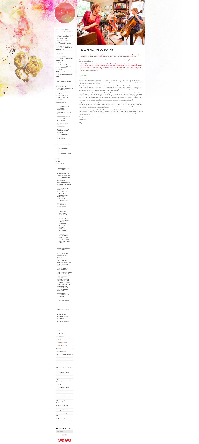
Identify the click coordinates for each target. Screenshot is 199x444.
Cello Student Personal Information (63, 190)
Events (58, 62)
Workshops (61, 207)
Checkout (59, 54)
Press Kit (60, 151)
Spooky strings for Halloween (63, 92)
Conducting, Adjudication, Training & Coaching (62, 196)
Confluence (62, 118)
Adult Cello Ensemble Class (64, 32)
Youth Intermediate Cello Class (62, 253)
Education (60, 163)
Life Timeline (62, 148)
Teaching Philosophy (61, 203)
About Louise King (64, 153)
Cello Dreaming (63, 134)
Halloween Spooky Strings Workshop (63, 228)
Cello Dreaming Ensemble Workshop (63, 179)
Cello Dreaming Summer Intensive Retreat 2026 (64, 184)
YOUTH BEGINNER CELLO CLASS (63, 248)
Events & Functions (61, 137)
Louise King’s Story (63, 144)
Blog (57, 158)
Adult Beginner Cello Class (63, 168)
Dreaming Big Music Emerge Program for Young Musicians (64, 220)
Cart (57, 51)
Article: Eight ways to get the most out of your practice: (64, 37)
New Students (64, 301)
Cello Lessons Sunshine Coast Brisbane (63, 294)
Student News (62, 200)
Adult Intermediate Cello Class (62, 259)
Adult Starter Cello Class (63, 269)
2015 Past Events (63, 316)
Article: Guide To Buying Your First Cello (64, 264)
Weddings (61, 127)
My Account (60, 71)
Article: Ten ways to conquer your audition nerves (64, 173)
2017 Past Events (63, 321)
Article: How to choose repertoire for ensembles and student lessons (63, 279)
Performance (61, 102)
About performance (64, 29)
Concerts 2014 (61, 56)
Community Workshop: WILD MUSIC (63, 213)
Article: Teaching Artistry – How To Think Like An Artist (63, 42)
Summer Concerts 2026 (64, 113)
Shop (57, 76)
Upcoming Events (62, 309)
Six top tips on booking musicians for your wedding (64, 88)
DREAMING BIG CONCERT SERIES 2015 (64, 59)
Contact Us (60, 99)
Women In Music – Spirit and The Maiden (63, 131)
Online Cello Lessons (64, 74)
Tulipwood (61, 120)
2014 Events (61, 314)
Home (58, 161)
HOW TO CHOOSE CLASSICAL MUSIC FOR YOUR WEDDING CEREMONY (63, 67)
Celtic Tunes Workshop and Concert (64, 241)
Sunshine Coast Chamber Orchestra (63, 108)
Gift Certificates (64, 81)
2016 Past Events (63, 318)
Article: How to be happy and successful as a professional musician (63, 287)
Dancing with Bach (62, 123)
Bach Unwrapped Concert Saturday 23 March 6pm (64, 48)
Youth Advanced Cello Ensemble (62, 96)
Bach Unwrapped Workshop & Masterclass (64, 235)
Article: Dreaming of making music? (64, 273)
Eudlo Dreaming (63, 116)
